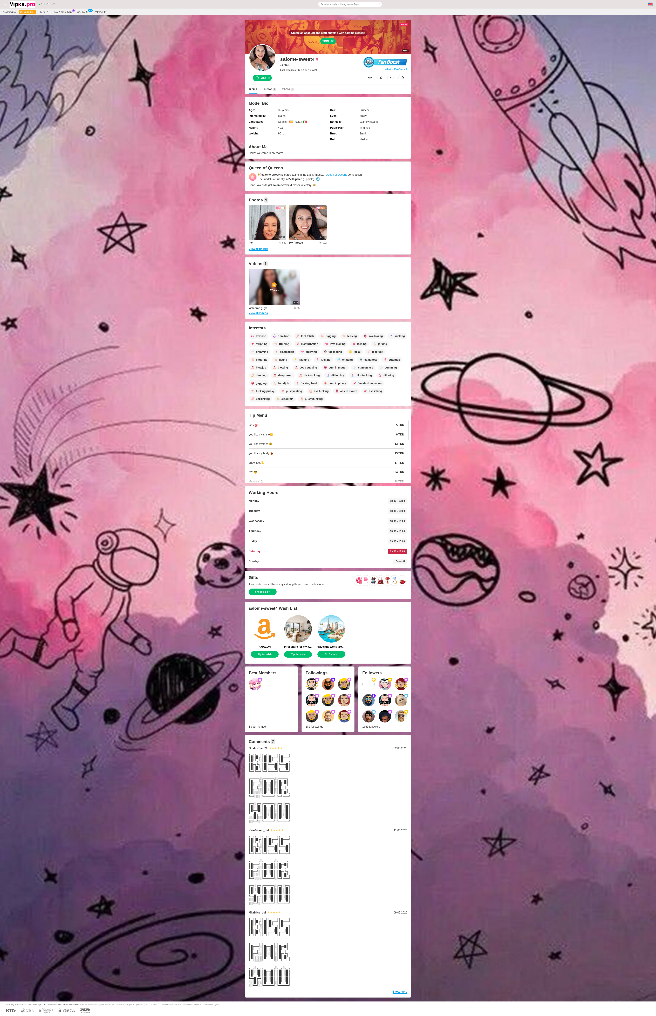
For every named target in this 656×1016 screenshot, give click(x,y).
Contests (82, 12)
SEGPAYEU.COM (76, 1005)
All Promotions (63, 12)
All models (9, 12)
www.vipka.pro (39, 1004)
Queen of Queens (336, 174)
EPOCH (61, 1005)
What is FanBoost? (396, 69)
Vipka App (100, 12)
